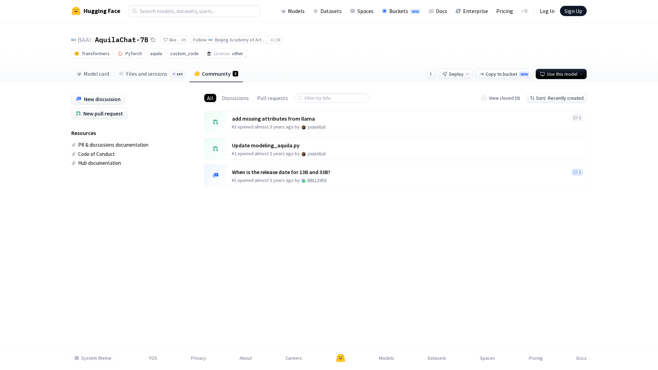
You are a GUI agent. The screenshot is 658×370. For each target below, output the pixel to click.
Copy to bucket (507, 74)
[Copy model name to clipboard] (152, 39)
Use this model (562, 74)
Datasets (331, 11)
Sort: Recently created (560, 98)
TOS (153, 358)
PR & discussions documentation (113, 144)
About (246, 358)
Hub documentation (99, 163)
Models (296, 11)
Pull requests (272, 98)
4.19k (275, 40)
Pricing (504, 11)
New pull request (103, 113)
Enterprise (475, 11)
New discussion (102, 99)
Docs (441, 11)
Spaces (365, 11)
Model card (96, 73)
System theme (96, 358)
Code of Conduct (96, 154)
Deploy (456, 74)
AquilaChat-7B (121, 39)
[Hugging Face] (340, 358)
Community (219, 73)
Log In (547, 11)
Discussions (235, 98)
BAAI (84, 39)
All (210, 98)
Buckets (404, 11)
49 (183, 40)
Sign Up (573, 11)
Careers (293, 358)
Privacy (198, 358)
